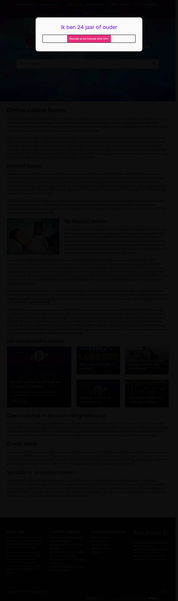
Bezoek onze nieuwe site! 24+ (89, 38)
